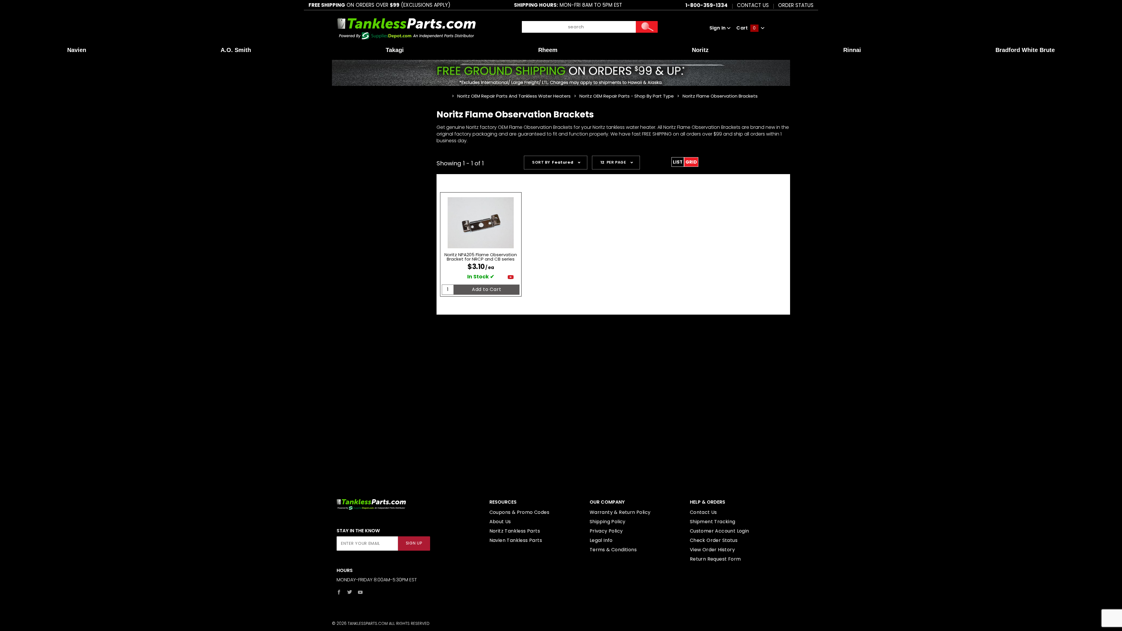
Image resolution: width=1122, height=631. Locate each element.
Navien (76, 50)
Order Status (795, 5)
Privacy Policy (606, 531)
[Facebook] (339, 592)
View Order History (712, 549)
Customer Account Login (719, 531)
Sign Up (414, 543)
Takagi (395, 50)
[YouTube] (360, 592)
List (678, 162)
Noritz (700, 50)
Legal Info (601, 540)
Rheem (547, 50)
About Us (500, 521)
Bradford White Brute (1025, 50)
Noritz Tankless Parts (514, 531)
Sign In (718, 28)
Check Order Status (713, 540)
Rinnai (852, 50)
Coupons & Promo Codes (519, 512)
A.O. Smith (236, 50)
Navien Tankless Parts (515, 540)
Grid (691, 162)
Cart (746, 28)
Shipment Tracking (712, 521)
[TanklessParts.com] (406, 27)
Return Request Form (715, 559)
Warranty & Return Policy (620, 512)
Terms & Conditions (613, 549)
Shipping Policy (608, 521)
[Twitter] (349, 592)
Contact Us (753, 5)
